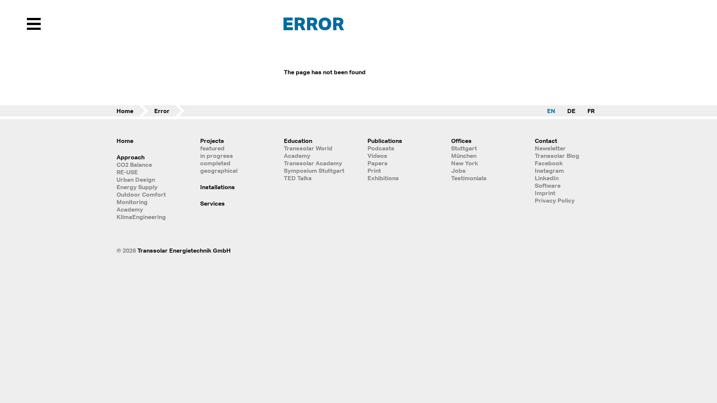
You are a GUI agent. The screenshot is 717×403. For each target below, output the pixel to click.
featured (212, 148)
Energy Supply (137, 187)
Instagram (549, 170)
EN (551, 111)
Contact (546, 140)
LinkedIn (547, 178)
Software (548, 185)
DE (571, 111)
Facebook (549, 163)
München (464, 155)
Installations (217, 187)
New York (464, 163)
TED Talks (298, 178)
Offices (461, 140)
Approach (131, 157)
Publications (384, 140)
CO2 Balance (134, 164)
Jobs (458, 170)
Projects (212, 140)
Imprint (545, 193)
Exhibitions (383, 178)
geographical (219, 170)
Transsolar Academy (313, 163)
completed (215, 163)
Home (125, 111)
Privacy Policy (555, 200)
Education (298, 140)
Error (162, 111)
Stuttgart (464, 148)
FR (591, 111)
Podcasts (380, 148)
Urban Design (136, 179)
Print (374, 170)
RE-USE (127, 172)
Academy (130, 209)
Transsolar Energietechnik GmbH (184, 250)
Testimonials (469, 178)
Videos (377, 155)
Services (212, 203)
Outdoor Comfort (141, 194)
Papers (377, 163)
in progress (216, 155)
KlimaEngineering (141, 217)
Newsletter (550, 148)
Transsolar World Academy (308, 151)
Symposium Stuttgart (314, 170)
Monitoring (132, 202)
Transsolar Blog (557, 155)
